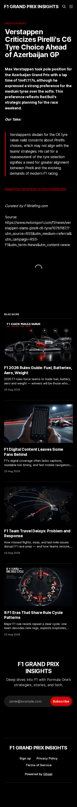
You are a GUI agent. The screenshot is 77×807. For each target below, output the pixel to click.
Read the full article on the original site (35, 189)
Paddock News (15, 23)
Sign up (25, 758)
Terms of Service (39, 765)
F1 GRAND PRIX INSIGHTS (31, 6)
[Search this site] (64, 6)
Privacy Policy (47, 758)
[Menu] (71, 6)
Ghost (47, 774)
